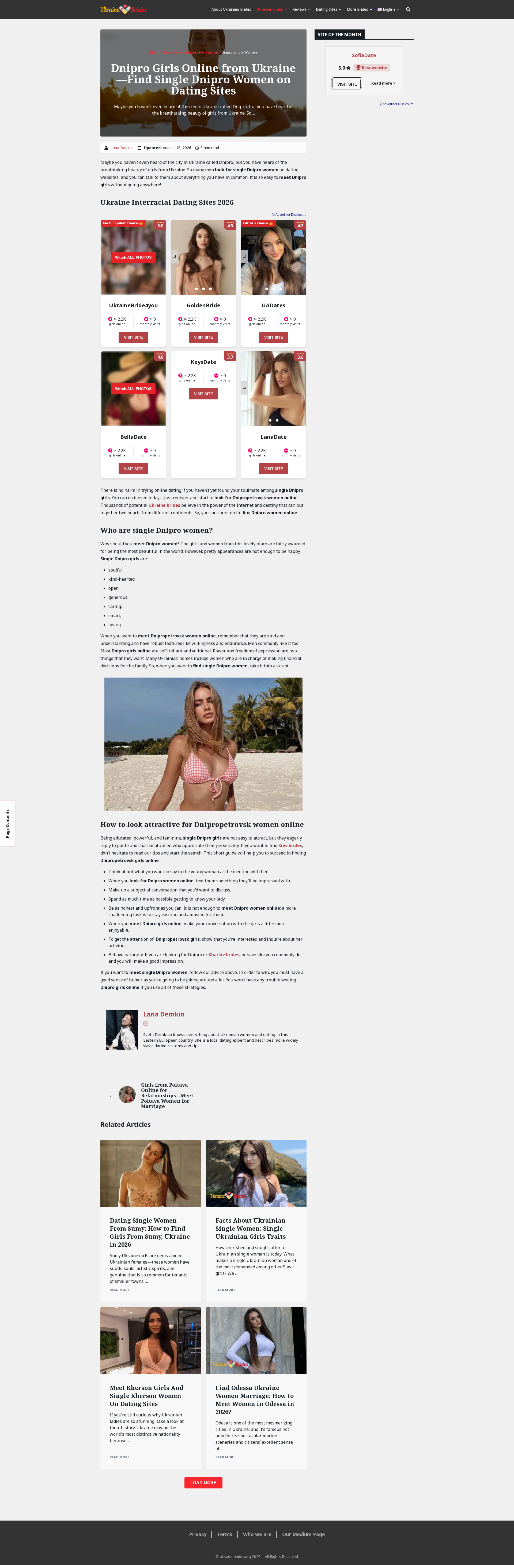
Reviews (299, 9)
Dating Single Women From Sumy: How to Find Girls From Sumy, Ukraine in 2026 (150, 1232)
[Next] (174, 256)
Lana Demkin (122, 147)
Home (155, 52)
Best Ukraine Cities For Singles (191, 52)
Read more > (383, 83)
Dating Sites (326, 9)
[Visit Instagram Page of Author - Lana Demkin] (145, 1024)
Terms (224, 1534)
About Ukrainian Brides (231, 9)
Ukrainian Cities (269, 9)
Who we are (257, 1534)
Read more (119, 1290)
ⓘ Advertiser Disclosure (289, 215)
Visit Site (133, 337)
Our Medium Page (303, 1534)
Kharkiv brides (224, 955)
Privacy (197, 1534)
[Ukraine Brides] (123, 9)
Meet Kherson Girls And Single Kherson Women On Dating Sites (146, 1395)
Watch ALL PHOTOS (133, 257)
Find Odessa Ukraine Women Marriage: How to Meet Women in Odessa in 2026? (255, 1399)
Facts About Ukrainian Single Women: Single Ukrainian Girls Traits (251, 1228)
